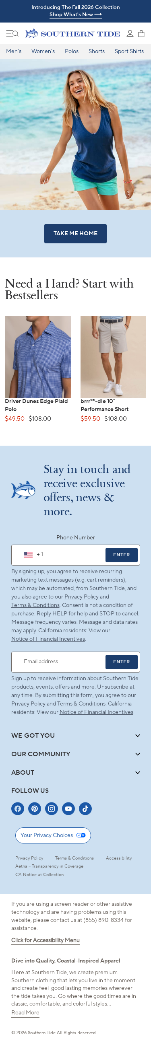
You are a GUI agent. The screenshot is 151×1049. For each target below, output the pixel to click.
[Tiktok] (85, 808)
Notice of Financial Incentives (96, 712)
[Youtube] (68, 808)
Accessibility (119, 858)
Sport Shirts (129, 51)
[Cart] (141, 33)
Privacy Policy (81, 597)
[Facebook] (17, 808)
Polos (72, 51)
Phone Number (75, 537)
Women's (43, 51)
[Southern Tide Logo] (72, 33)
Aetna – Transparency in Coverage (49, 866)
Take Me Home (75, 233)
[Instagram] (51, 808)
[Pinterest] (34, 808)
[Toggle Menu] (12, 33)
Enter (121, 555)
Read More (25, 1012)
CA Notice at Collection (39, 875)
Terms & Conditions (35, 605)
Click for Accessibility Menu (45, 940)
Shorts (97, 51)
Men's (13, 51)
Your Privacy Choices (47, 835)
